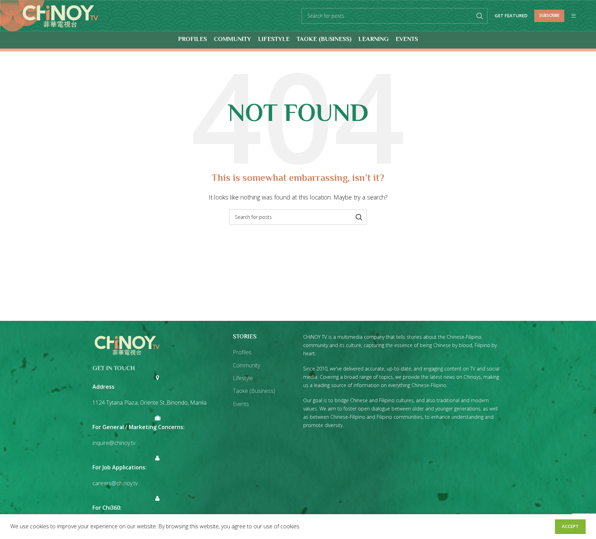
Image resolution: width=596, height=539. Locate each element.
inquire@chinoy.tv (113, 443)
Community (246, 365)
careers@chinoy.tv (115, 483)
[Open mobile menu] (573, 16)
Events (241, 404)
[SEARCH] (480, 16)
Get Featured (511, 16)
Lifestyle (243, 378)
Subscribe (549, 15)
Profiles (242, 352)
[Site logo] (60, 15)
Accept (570, 526)
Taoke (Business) (254, 391)
